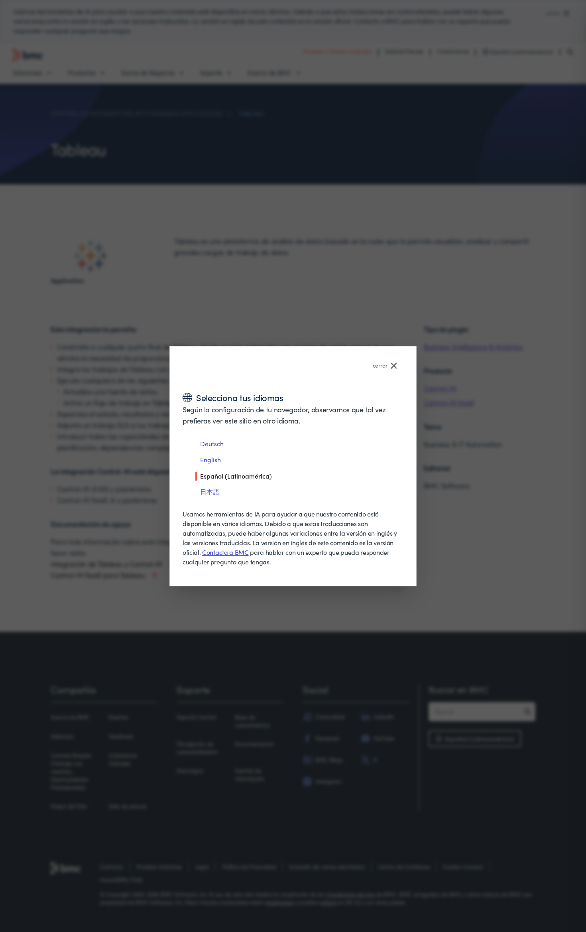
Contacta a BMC (225, 552)
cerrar (380, 365)
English (210, 459)
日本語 (209, 491)
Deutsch (212, 443)
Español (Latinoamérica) (236, 475)
